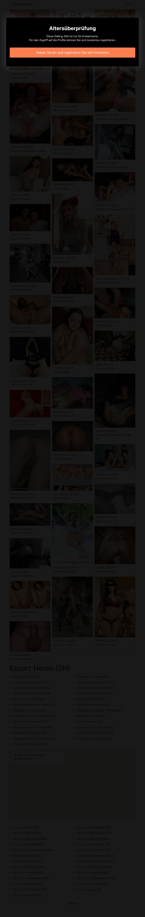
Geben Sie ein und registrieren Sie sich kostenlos (72, 52)
